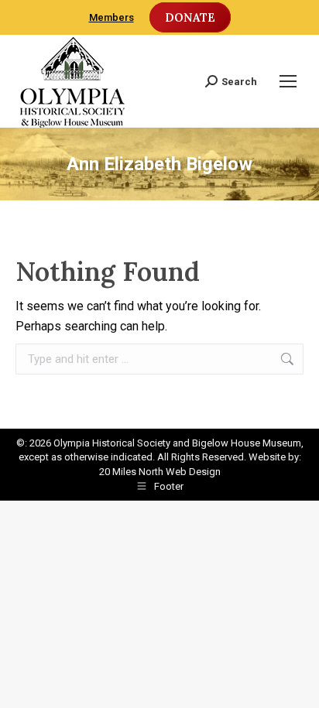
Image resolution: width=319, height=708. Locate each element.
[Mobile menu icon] (288, 81)
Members (111, 17)
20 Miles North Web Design (160, 471)
